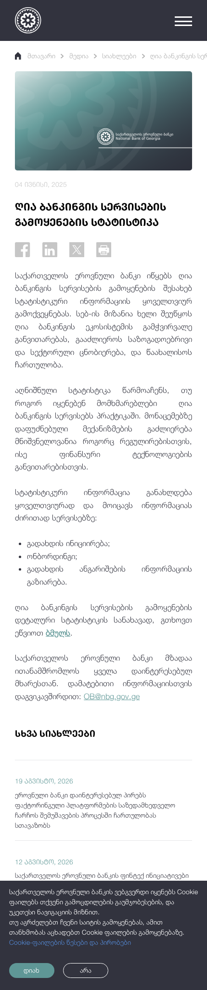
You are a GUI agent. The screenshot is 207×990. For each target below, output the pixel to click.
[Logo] (28, 20)
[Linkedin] (49, 249)
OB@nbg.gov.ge (112, 696)
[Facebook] (22, 249)
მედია (79, 56)
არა (85, 970)
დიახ (31, 970)
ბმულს (58, 632)
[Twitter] (76, 249)
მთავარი (41, 56)
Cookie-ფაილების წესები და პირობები (70, 942)
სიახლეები (119, 56)
